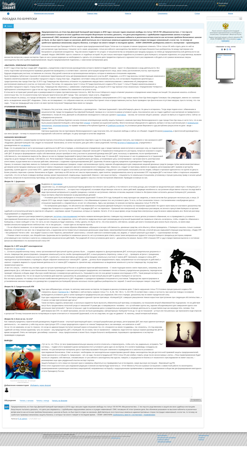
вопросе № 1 (64, 292)
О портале (202, 437)
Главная (9, 26)
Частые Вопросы (162, 435)
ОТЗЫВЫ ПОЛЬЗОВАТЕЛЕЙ (106, 3)
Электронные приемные (164, 441)
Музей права (162, 3)
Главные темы (92, 13)
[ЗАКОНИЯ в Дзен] (224, 49)
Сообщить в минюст (163, 439)
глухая (44, 128)
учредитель (168, 131)
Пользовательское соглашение (166, 437)
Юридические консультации (44, 13)
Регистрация (222, 5)
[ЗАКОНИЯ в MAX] (230, 49)
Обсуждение (10, 400)
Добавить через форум (40, 385)
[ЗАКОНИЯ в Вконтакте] (222, 49)
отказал (87, 123)
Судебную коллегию (115, 125)
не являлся (25, 145)
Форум (230, 13)
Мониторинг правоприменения (46, 3)
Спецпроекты (162, 13)
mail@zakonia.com (115, 437)
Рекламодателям (204, 435)
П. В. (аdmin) (22, 419)
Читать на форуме (59, 400)
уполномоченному (61, 125)
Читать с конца (42, 400)
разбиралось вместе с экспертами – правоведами (134, 415)
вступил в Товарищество (128, 142)
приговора (121, 115)
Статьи (197, 13)
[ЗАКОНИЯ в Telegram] (227, 49)
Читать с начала (26, 400)
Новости (128, 13)
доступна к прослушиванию (65, 216)
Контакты (201, 439)
